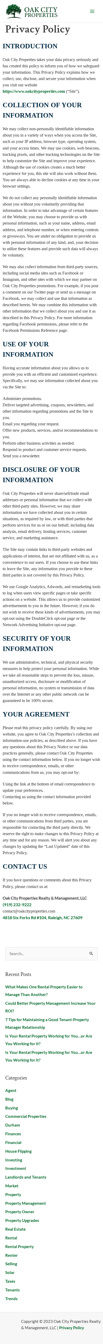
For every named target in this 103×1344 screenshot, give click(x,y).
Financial (13, 1142)
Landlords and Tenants (25, 1177)
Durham (12, 1125)
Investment (15, 1168)
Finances (13, 1134)
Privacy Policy (71, 1328)
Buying (11, 1108)
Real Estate (15, 1229)
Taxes (10, 1281)
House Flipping (18, 1151)
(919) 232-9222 (17, 904)
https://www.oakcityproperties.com (34, 91)
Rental (11, 1238)
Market (11, 1186)
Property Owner (19, 1212)
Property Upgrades (22, 1220)
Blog (9, 1099)
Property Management (25, 1203)
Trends (11, 1298)
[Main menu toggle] (92, 11)
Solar (10, 1272)
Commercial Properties (25, 1116)
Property (13, 1194)
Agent (10, 1090)
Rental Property (19, 1246)
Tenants (12, 1290)
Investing (13, 1160)
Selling (11, 1264)
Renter (11, 1255)
